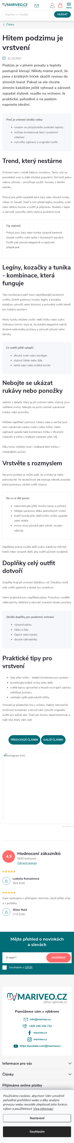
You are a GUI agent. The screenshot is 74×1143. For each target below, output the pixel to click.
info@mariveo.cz (40, 1019)
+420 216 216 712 (40, 1026)
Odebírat (59, 958)
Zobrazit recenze (27, 863)
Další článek (53, 740)
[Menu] (69, 5)
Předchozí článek (24, 740)
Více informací (43, 1109)
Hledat (62, 14)
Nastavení (37, 1118)
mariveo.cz (40, 1033)
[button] (35, 788)
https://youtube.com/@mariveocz (40, 1046)
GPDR (29, 967)
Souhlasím (37, 1132)
